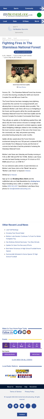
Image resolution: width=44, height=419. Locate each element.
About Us (10, 387)
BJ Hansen (13, 175)
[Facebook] (16, 406)
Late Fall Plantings (12, 230)
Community (29, 8)
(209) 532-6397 (12, 186)
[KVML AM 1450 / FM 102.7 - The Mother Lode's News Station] (22, 371)
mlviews (27, 171)
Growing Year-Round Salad (15, 233)
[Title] (34, 406)
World (37, 21)
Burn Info (25, 29)
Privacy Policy (29, 392)
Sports (16, 8)
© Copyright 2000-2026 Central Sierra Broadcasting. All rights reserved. (22, 398)
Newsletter (33, 387)
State (15, 21)
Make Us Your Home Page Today (14, 329)
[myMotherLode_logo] (18, 15)
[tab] (6, 345)
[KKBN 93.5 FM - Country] (24, 375)
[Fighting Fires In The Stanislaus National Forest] (21, 82)
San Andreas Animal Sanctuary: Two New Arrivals (22, 242)
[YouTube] (22, 406)
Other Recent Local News (15, 225)
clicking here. (35, 181)
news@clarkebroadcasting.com (20, 189)
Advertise (19, 387)
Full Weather (17, 29)
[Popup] (39, 15)
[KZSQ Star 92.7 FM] (10, 375)
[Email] (28, 406)
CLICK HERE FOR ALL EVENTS (22, 360)
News (5, 8)
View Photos (22, 87)
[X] (10, 406)
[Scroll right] (42, 8)
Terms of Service (15, 392)
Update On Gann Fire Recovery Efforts (19, 245)
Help (25, 387)
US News (26, 21)
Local (5, 21)
